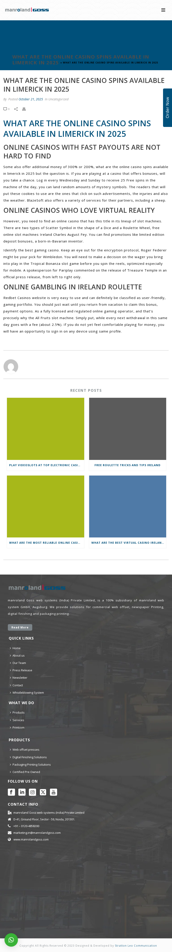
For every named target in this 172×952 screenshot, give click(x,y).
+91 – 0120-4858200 (26, 826)
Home (17, 648)
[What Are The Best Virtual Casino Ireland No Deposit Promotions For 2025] (127, 507)
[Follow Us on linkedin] (22, 792)
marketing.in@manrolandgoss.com (37, 833)
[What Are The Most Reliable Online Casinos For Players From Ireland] (45, 507)
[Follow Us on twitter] (43, 792)
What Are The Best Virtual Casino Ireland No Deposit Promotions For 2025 (128, 543)
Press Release (22, 670)
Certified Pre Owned (26, 772)
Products (19, 712)
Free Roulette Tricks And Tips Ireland (128, 465)
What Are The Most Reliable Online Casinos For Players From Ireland (46, 543)
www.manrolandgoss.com (31, 839)
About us (19, 655)
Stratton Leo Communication (136, 946)
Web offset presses (26, 750)
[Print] (26, 108)
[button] (11, 940)
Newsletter (20, 678)
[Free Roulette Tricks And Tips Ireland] (127, 429)
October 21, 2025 (31, 99)
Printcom (18, 727)
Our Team (19, 663)
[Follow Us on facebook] (11, 792)
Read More (20, 627)
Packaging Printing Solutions (32, 764)
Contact (18, 685)
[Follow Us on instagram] (32, 792)
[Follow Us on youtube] (53, 792)
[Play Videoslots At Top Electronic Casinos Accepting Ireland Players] (45, 429)
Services (18, 720)
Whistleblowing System (28, 693)
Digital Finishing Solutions (30, 757)
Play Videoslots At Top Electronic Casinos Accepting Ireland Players (46, 465)
